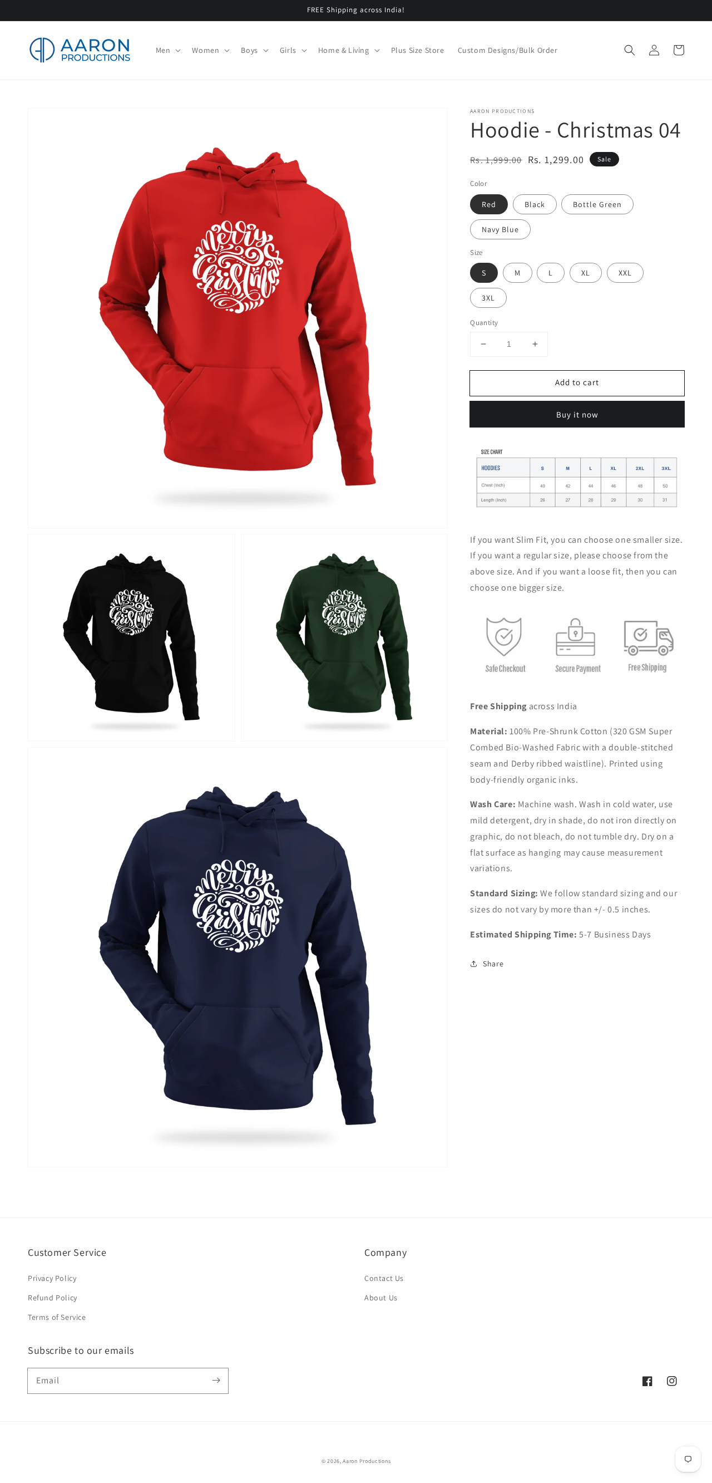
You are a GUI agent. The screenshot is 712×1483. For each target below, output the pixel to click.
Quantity (484, 322)
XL (585, 273)
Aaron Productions (366, 1461)
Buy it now (577, 414)
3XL (488, 298)
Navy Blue (500, 229)
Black (535, 204)
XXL (625, 273)
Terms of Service (57, 1317)
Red (489, 204)
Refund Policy (52, 1298)
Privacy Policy (52, 1278)
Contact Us (384, 1278)
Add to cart (577, 382)
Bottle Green (597, 204)
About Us (381, 1298)
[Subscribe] (216, 1380)
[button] (629, 50)
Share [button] (493, 963)
